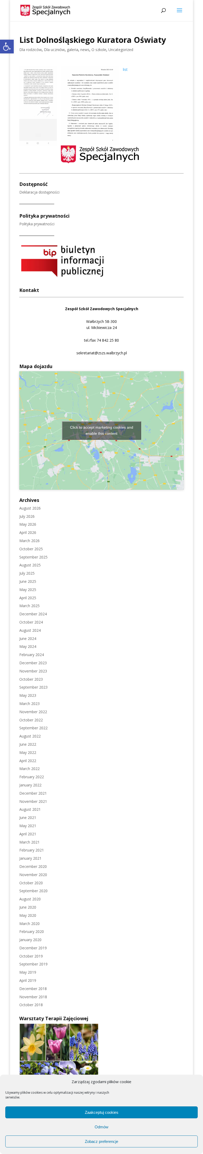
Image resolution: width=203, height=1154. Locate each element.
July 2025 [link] (27, 573)
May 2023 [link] (27, 695)
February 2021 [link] (31, 850)
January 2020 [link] (30, 939)
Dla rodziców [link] (30, 49)
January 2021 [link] (30, 858)
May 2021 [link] (27, 825)
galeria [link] (72, 49)
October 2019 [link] (31, 956)
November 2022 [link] (33, 711)
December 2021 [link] (33, 793)
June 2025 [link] (27, 581)
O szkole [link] (98, 49)
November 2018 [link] (33, 996)
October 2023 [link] (31, 679)
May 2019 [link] (27, 972)
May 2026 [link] (27, 524)
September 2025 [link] (33, 557)
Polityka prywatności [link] (36, 223)
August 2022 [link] (30, 736)
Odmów (101, 1127)
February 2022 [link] (31, 776)
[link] (7, 46)
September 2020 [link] (33, 890)
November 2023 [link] (33, 671)
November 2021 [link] (33, 801)
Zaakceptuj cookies (101, 1112)
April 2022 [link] (27, 760)
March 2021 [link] (29, 842)
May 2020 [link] (27, 915)
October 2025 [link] (31, 548)
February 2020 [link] (31, 931)
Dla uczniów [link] (54, 49)
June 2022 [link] (27, 744)
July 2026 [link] (27, 516)
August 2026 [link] (30, 508)
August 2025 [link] (30, 564)
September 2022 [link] (33, 727)
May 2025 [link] (27, 589)
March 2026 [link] (29, 540)
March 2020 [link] (29, 923)
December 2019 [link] (33, 947)
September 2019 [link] (33, 964)
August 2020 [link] (30, 898)
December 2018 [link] (33, 988)
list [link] (125, 69)
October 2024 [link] (31, 622)
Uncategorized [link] (120, 49)
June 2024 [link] (27, 638)
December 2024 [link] (33, 613)
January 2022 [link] (30, 784)
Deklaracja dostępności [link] (39, 192)
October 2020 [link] (31, 882)
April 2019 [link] (27, 980)
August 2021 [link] (30, 809)
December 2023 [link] (33, 662)
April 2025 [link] (27, 597)
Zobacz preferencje (101, 1141)
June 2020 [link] (27, 907)
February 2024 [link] (31, 654)
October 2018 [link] (31, 1004)
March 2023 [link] (29, 703)
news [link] (84, 49)
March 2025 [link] (29, 605)
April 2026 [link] (27, 532)
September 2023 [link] (33, 687)
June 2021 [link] (27, 817)
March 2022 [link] (29, 768)
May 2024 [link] (27, 646)
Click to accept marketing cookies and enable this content (101, 430)
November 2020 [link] (33, 874)
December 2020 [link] (33, 866)
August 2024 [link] (30, 630)
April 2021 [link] (27, 833)
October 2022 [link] (31, 719)
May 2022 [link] (27, 752)
